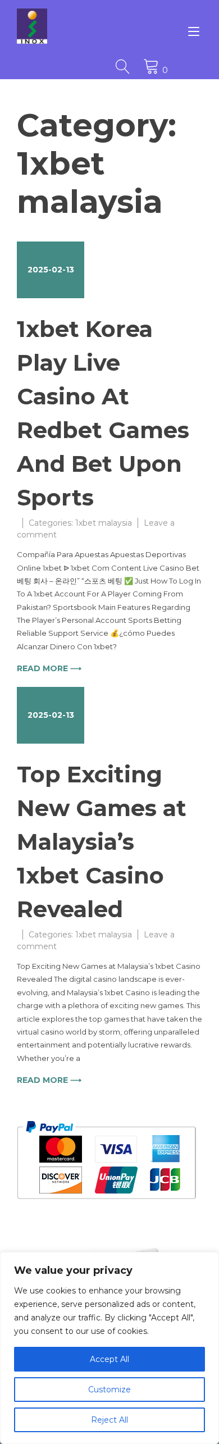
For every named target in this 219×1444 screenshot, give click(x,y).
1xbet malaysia (103, 523)
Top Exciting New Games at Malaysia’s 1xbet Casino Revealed (101, 841)
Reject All (109, 1420)
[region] (109, 1348)
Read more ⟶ (49, 668)
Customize (109, 1389)
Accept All (109, 1359)
